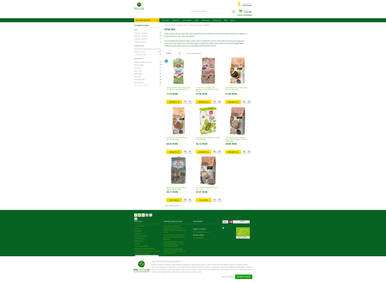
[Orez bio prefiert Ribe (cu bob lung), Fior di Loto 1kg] (208, 170)
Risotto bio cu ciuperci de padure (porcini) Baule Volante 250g (207, 89)
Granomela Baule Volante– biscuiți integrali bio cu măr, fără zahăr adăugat (174, 244)
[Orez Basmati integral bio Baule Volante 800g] (208, 120)
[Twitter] (139, 215)
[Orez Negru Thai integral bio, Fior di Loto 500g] (237, 70)
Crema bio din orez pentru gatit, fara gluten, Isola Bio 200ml (178, 88)
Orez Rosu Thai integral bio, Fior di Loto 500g (177, 138)
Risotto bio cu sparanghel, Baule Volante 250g (176, 188)
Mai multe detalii (228, 277)
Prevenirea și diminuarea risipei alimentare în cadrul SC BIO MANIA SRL (175, 251)
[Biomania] (142, 6)
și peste (139, 42)
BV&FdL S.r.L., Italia (139, 52)
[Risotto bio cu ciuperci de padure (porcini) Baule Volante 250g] (208, 70)
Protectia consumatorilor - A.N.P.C (147, 251)
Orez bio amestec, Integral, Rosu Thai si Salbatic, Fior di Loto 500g (235, 139)
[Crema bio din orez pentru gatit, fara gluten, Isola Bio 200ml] (178, 70)
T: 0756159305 (198, 238)
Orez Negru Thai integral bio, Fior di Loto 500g (236, 88)
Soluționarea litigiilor (142, 253)
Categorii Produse (143, 20)
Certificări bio (216, 20)
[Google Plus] (143, 215)
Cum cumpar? (139, 226)
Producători (205, 20)
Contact (232, 20)
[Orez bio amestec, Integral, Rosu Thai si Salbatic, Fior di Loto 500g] (237, 120)
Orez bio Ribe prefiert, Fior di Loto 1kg (207, 188)
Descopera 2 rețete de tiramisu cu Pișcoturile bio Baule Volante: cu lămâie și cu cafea (175, 229)
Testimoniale (139, 238)
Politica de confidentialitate (144, 248)
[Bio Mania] (135, 218)
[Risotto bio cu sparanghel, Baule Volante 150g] (178, 170)
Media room (138, 241)
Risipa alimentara (140, 236)
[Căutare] (234, 11)
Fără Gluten (137, 68)
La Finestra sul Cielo (140, 55)
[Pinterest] (147, 215)
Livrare (196, 20)
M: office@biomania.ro (201, 232)
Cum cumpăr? (186, 20)
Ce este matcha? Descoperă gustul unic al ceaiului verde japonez (174, 237)
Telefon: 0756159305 (244, 15)
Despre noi (175, 20)
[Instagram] (150, 215)
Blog (225, 20)
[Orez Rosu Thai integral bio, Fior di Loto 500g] (178, 120)
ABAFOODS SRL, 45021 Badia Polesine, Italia (147, 49)
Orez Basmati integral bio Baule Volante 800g (208, 138)
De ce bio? (165, 20)
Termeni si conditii (141, 246)
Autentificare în (247, 4)
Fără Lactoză (138, 71)
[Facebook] (135, 215)
